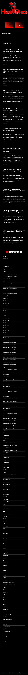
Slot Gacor (5, 589)
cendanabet (5, 538)
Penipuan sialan (6, 430)
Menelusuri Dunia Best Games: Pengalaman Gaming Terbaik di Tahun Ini (14, 191)
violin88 (4, 597)
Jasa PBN (5, 629)
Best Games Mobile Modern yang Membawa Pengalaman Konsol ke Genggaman (12, 150)
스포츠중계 (5, 592)
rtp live (4, 587)
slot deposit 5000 (6, 278)
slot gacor (5, 636)
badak (4, 281)
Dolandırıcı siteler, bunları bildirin (9, 342)
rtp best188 (5, 523)
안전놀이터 (5, 577)
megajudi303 (5, 570)
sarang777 (5, 496)
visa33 (4, 560)
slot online (5, 575)
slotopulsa (5, 550)
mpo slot (4, 616)
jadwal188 (5, 558)
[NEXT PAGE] (20, 252)
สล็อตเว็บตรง (5, 469)
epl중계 (4, 511)
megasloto (5, 572)
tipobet (4, 315)
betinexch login (6, 266)
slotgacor (5, 504)
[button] (20, 252)
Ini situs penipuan (6, 374)
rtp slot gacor (5, 499)
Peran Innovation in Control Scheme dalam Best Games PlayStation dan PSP (13, 71)
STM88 (4, 271)
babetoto (5, 531)
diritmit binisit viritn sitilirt (8, 580)
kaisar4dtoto (5, 526)
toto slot (5, 548)
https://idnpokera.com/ (7, 619)
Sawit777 (5, 521)
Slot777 (4, 518)
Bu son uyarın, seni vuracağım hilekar (10, 379)
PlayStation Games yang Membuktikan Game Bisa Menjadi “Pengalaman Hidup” (14, 232)
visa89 (4, 567)
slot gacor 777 (6, 501)
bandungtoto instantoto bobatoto (10, 445)
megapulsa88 (5, 565)
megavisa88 (5, 555)
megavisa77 (5, 553)
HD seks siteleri (6, 300)
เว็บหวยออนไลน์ (6, 467)
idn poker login (6, 609)
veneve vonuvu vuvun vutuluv (8, 582)
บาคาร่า (4, 472)
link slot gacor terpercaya (8, 614)
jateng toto (5, 533)
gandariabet (5, 291)
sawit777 (4, 528)
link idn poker (5, 607)
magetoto (5, 545)
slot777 (4, 506)
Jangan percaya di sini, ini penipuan (10, 276)
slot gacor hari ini (6, 626)
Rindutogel (5, 516)
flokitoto (4, 440)
